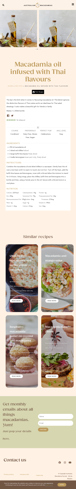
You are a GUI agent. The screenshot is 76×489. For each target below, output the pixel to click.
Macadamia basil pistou (56, 329)
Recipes (19, 86)
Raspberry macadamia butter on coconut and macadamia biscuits (21, 336)
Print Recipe (39, 92)
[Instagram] (65, 462)
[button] (3, 5)
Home (10, 86)
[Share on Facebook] (8, 115)
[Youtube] (70, 462)
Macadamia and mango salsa (55, 258)
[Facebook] (59, 462)
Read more (49, 485)
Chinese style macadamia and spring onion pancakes (20, 263)
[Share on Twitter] (12, 115)
